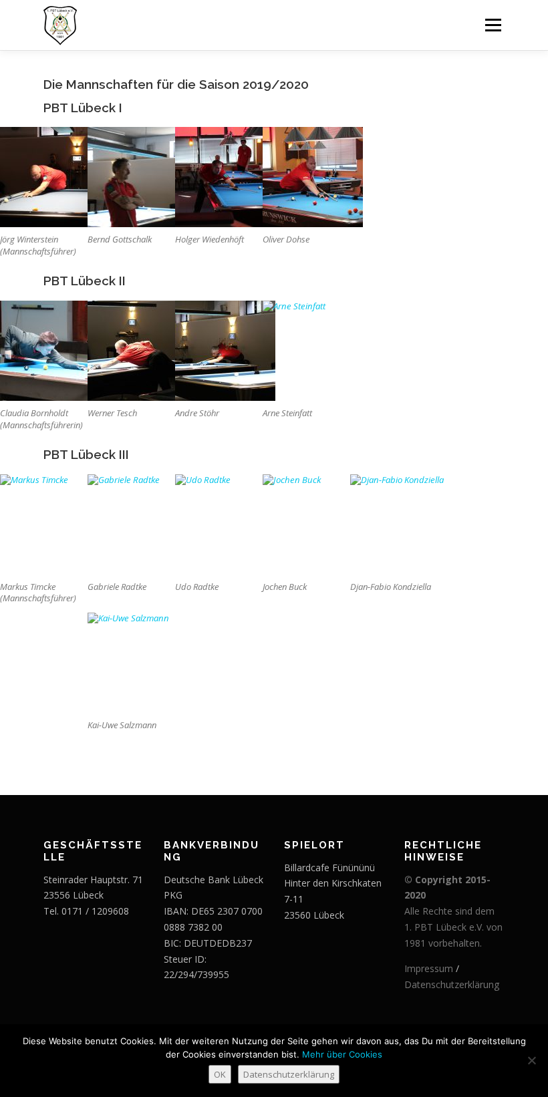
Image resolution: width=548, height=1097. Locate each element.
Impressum (428, 968)
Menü (493, 25)
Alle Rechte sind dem (449, 911)
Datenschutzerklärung (451, 984)
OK (220, 1074)
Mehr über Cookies (342, 1054)
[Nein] (531, 1060)
